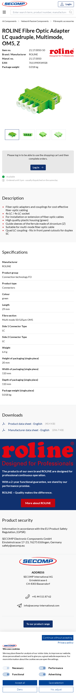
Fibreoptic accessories (63, 21)
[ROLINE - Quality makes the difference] (38, 454)
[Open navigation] (4, 12)
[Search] (70, 12)
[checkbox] (6, 668)
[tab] (12, 134)
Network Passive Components (35, 21)
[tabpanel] (38, 100)
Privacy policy (65, 642)
